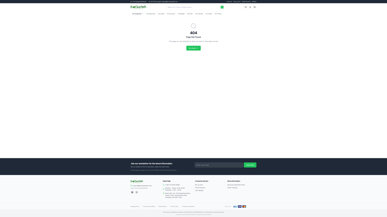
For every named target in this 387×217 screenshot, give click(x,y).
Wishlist (254, 1)
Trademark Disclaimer (188, 206)
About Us (229, 1)
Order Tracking (246, 1)
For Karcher (199, 14)
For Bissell (181, 14)
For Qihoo (161, 14)
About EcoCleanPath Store (236, 185)
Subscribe (250, 165)
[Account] (250, 7)
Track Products (200, 187)
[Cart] (254, 7)
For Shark (209, 14)
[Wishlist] (246, 7)
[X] (136, 192)
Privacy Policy (174, 206)
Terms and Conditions (149, 206)
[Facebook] (132, 192)
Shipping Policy (135, 206)
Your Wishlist (199, 190)
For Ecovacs (171, 14)
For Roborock (151, 14)
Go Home (192, 48)
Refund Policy (163, 206)
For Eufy (190, 14)
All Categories (136, 14)
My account (237, 1)
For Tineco (218, 14)
